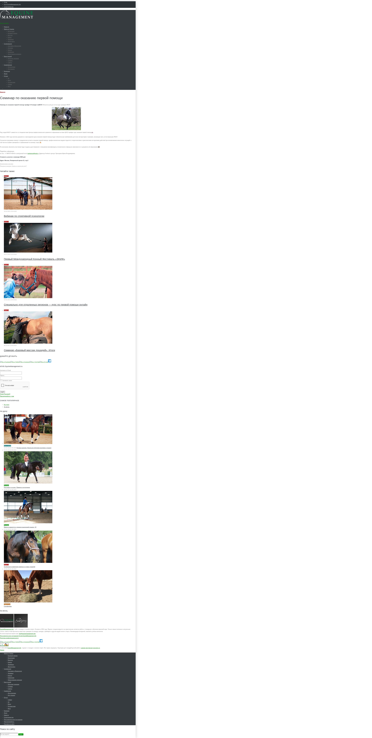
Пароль (2, 375)
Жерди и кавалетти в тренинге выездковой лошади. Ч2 (20, 527)
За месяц (6, 407)
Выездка (10, 35)
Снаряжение (8, 65)
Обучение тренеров (13, 58)
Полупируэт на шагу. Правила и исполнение (17, 487)
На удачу (6, 404)
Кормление (11, 52)
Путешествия (11, 82)
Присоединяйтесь (9, 722)
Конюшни (7, 71)
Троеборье (11, 39)
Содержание (8, 44)
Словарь (10, 60)
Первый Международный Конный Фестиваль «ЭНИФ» (34, 259)
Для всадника (11, 67)
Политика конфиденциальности (9, 638)
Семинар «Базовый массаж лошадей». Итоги (29, 350)
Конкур (10, 37)
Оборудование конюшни (14, 54)
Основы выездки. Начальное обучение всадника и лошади (34, 448)
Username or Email (5, 370)
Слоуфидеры (8, 606)
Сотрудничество (8, 6)
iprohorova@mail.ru (33, 153)
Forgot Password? (5, 394)
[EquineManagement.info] (16, 18)
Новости (6, 27)
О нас (5, 2)
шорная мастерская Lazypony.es (90, 648)
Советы (10, 62)
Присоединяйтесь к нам (7, 396)
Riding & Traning (9, 29)
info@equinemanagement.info (27, 633)
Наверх (2, 650)
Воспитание (11, 31)
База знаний (8, 56)
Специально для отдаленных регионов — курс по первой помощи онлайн (45, 304)
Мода (9, 80)
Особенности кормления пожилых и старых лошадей (19, 566)
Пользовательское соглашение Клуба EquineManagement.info (18, 636)
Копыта (10, 50)
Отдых (6, 76)
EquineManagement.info (7, 629)
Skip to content (4, 23)
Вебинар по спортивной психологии (24, 216)
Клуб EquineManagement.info (12, 4)
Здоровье (10, 48)
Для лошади (11, 69)
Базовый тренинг (12, 33)
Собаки (10, 84)
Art (8, 78)
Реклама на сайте (9, 724)
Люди (5, 73)
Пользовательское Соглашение (13, 719)
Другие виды (11, 41)
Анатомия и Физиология (14, 46)
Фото (9, 86)
